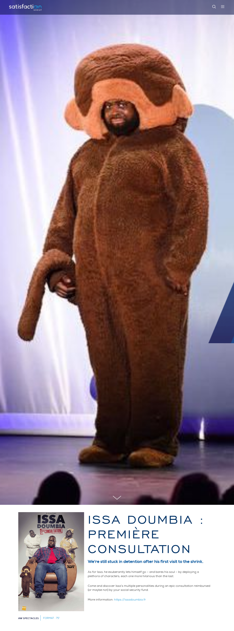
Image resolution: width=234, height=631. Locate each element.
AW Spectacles (28, 618)
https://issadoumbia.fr (130, 599)
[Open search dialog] (214, 7)
